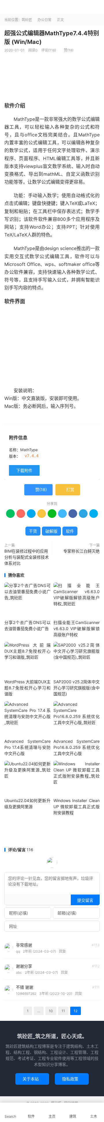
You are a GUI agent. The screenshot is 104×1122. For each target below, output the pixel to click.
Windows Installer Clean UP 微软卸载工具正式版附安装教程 (76, 806)
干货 (33, 531)
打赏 (67, 489)
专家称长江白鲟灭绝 (81, 551)
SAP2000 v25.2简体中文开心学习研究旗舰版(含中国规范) (76, 687)
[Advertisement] (54, 833)
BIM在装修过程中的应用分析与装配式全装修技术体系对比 (26, 557)
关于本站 (32, 1078)
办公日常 (44, 20)
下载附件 (24, 470)
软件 (70, 531)
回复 (62, 951)
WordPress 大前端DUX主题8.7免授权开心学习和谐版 (27, 687)
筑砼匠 (52, 7)
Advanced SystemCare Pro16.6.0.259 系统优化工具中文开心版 (76, 747)
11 (63, 1011)
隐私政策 (71, 1078)
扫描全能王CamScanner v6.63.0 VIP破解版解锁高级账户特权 (76, 628)
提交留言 (85, 900)
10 (51, 1011)
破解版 (51, 531)
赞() (66, 50)
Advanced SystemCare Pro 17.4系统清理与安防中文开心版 (27, 747)
